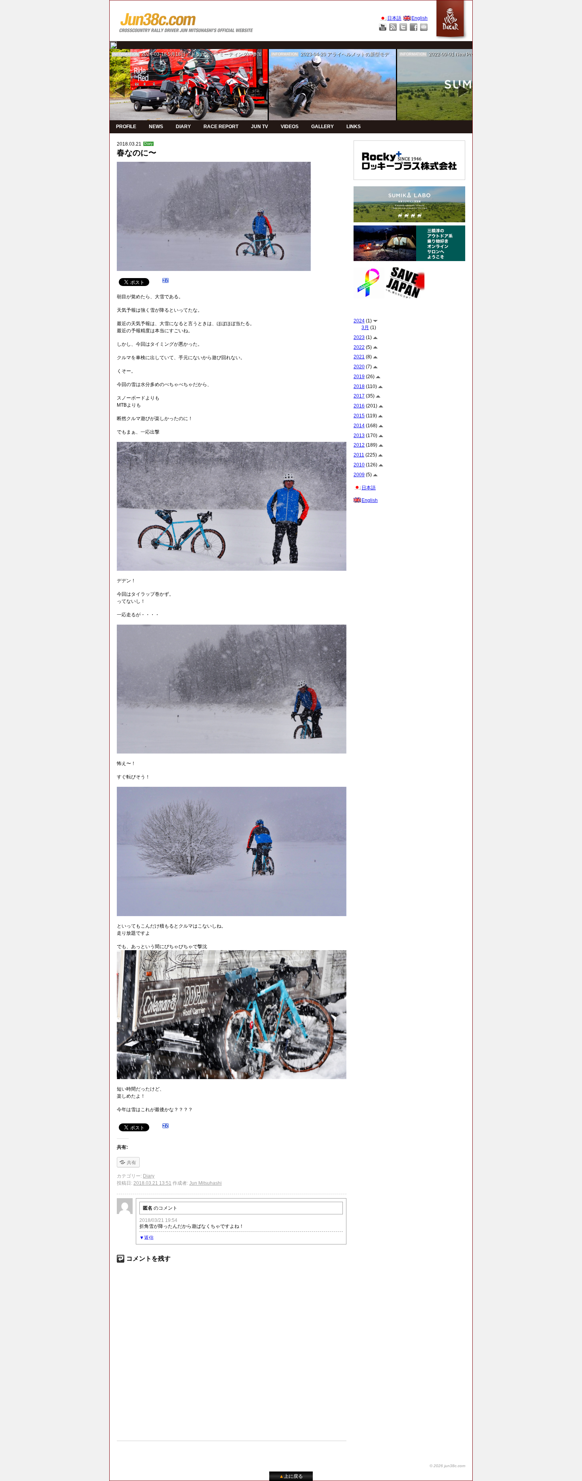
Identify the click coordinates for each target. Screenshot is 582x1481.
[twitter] (113, 45)
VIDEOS (290, 126)
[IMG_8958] (231, 445)
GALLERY (322, 126)
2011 (359, 455)
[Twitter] (403, 27)
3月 (365, 327)
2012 (359, 445)
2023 (359, 337)
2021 (359, 357)
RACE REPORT (221, 126)
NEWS (156, 126)
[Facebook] (413, 27)
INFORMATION (125, 54)
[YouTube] (382, 27)
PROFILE (126, 126)
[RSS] (393, 27)
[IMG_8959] (231, 628)
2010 (359, 465)
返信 (149, 1237)
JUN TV (259, 126)
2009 (359, 474)
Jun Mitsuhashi (205, 1183)
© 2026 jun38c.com (447, 1466)
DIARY (183, 126)
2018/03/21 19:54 (158, 1220)
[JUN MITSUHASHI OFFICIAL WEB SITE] (186, 20)
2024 (359, 321)
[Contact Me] (424, 27)
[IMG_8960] (231, 953)
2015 (359, 416)
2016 (359, 406)
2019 (359, 376)
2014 (359, 425)
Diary (148, 144)
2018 (359, 386)
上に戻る (291, 1476)
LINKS (353, 126)
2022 (359, 347)
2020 (359, 366)
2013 (359, 435)
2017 (359, 396)
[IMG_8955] (231, 790)
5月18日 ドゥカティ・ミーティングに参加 (215, 54)
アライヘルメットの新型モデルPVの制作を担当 (377, 54)
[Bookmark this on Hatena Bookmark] (165, 281)
